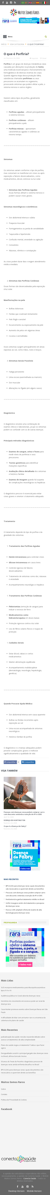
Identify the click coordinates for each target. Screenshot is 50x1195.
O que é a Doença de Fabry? (15, 826)
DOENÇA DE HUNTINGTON (14, 820)
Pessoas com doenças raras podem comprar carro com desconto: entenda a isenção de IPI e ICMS (24, 813)
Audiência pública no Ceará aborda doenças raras (20, 996)
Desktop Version (16, 1191)
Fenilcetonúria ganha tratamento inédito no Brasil (25, 899)
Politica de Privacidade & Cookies (14, 1100)
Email (44, 58)
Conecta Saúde (29, 1178)
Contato (4, 1094)
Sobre (3, 1089)
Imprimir (35, 58)
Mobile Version (34, 1191)
